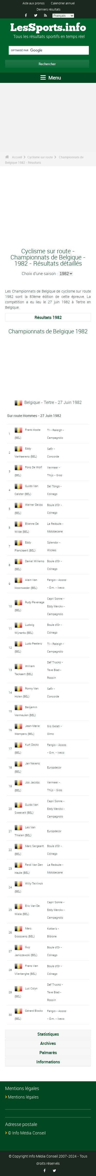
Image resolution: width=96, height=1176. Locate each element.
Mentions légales (23, 1097)
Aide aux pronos (34, 3)
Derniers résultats (48, 9)
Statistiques (48, 1034)
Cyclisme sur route (40, 157)
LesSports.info (48, 28)
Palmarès (48, 1052)
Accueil (17, 157)
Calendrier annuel (63, 3)
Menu (54, 77)
